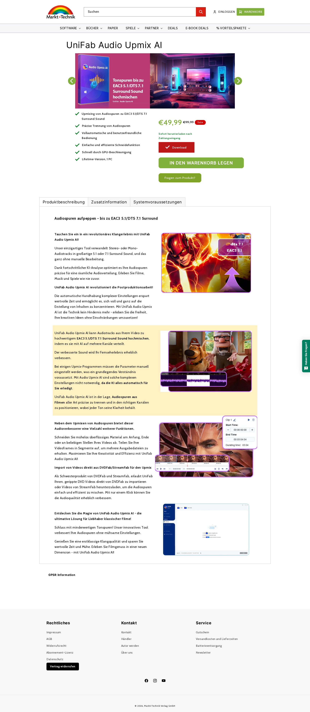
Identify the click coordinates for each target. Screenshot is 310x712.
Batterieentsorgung (209, 645)
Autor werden (130, 645)
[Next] (238, 81)
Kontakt (126, 632)
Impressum (53, 632)
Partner (152, 28)
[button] (69, 28)
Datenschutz (54, 659)
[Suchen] (201, 11)
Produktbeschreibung (64, 202)
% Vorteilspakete (231, 28)
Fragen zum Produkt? (180, 178)
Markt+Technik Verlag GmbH (159, 705)
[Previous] (72, 81)
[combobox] (145, 11)
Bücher (92, 28)
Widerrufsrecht (56, 645)
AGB (49, 639)
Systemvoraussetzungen (157, 202)
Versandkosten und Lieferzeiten (217, 639)
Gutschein (202, 632)
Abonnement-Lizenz (59, 652)
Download (179, 147)
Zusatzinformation (109, 202)
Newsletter (203, 652)
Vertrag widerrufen (62, 666)
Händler (126, 639)
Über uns (127, 652)
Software (68, 28)
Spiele (131, 28)
